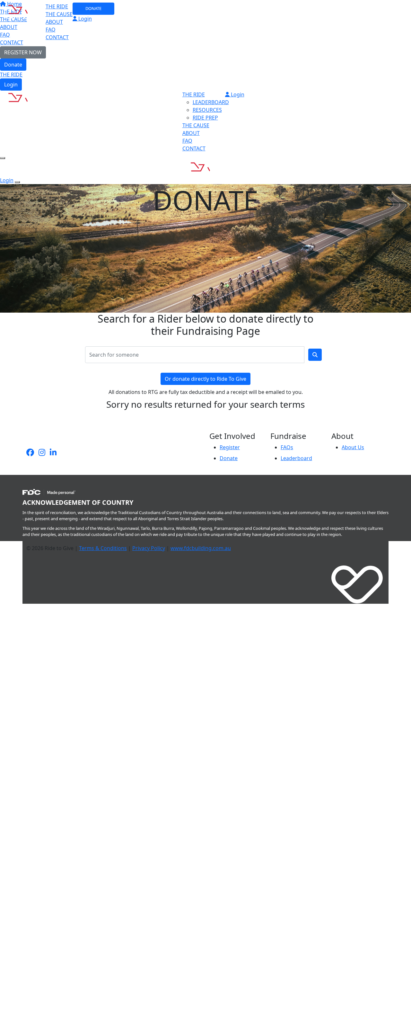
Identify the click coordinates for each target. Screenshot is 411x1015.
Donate (13, 64)
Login (11, 84)
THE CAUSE (59, 14)
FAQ (51, 29)
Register (230, 447)
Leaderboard (296, 458)
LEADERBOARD (211, 102)
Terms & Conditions (103, 548)
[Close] (17, 182)
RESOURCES (207, 109)
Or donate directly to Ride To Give (205, 378)
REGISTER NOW (23, 52)
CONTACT (57, 37)
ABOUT (54, 21)
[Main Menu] (2, 158)
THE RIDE (11, 74)
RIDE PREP (205, 117)
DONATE (93, 8)
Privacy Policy (148, 548)
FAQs (287, 447)
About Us (353, 447)
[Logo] (23, 10)
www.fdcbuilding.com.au (201, 548)
